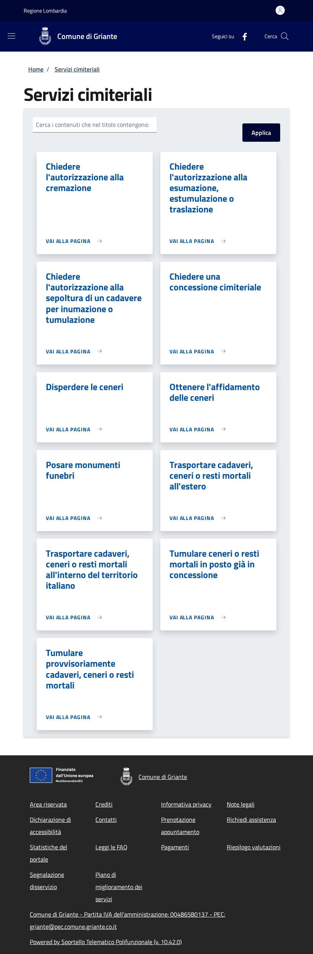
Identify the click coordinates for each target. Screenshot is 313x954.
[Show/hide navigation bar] (11, 36)
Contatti (106, 819)
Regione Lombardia (45, 10)
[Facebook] (241, 36)
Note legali (241, 804)
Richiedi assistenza (251, 819)
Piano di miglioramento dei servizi (118, 887)
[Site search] (284, 36)
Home (36, 69)
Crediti (104, 804)
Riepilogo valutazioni (254, 847)
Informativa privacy (186, 804)
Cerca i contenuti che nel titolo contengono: (92, 124)
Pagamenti (175, 847)
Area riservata (48, 804)
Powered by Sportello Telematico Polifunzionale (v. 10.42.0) (106, 941)
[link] (76, 241)
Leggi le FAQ (111, 847)
